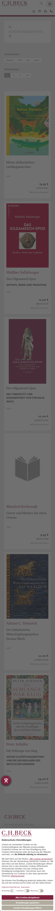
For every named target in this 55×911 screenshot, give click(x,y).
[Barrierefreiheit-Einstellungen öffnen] (6, 780)
